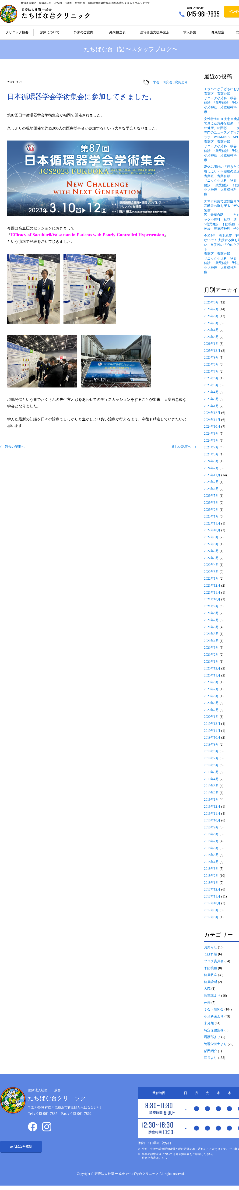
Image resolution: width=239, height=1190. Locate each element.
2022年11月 (212, 523)
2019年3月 (211, 786)
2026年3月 (211, 337)
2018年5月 (211, 855)
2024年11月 (212, 420)
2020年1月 (211, 716)
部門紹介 (210, 1051)
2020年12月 (212, 668)
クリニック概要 (17, 32)
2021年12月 (212, 585)
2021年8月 (211, 613)
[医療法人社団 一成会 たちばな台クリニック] (45, 14)
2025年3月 (211, 399)
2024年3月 (211, 461)
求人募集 (189, 32)
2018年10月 (212, 820)
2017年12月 (212, 889)
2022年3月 (211, 572)
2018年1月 (211, 882)
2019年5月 (211, 772)
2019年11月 (212, 730)
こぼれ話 (210, 954)
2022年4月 (211, 565)
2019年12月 (212, 723)
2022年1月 (211, 578)
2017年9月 (211, 910)
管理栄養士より (215, 1044)
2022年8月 (211, 544)
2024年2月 (211, 468)
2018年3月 (211, 868)
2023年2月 (211, 509)
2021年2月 (211, 654)
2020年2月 (211, 710)
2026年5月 (211, 323)
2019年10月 (212, 737)
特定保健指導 (214, 1030)
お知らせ (210, 947)
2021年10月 (212, 599)
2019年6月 (211, 765)
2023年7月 (211, 482)
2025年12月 (212, 350)
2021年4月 (211, 641)
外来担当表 (117, 32)
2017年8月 (211, 917)
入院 (207, 988)
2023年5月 (211, 495)
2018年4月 (211, 862)
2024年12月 (212, 413)
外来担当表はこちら (154, 1157)
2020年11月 (212, 675)
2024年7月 (211, 447)
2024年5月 (211, 454)
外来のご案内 (83, 32)
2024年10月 (212, 426)
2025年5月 (211, 385)
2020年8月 (211, 682)
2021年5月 (211, 634)
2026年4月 (211, 330)
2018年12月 (212, 806)
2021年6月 (211, 627)
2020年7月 (211, 689)
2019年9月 (211, 744)
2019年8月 (211, 751)
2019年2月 (211, 793)
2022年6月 (211, 551)
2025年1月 (211, 406)
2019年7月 (211, 758)
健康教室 (217, 32)
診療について (50, 32)
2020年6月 (211, 696)
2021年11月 (212, 592)
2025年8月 (211, 364)
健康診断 (210, 982)
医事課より (212, 995)
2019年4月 (211, 779)
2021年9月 (211, 606)
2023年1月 (211, 516)
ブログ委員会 (214, 961)
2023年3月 (211, 502)
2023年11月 (212, 475)
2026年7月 (211, 309)
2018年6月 (211, 848)
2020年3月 (211, 703)
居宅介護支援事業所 (154, 32)
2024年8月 (211, 440)
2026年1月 (211, 343)
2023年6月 (211, 489)
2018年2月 (211, 875)
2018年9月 (211, 827)
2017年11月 (212, 896)
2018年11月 (212, 813)
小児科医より (214, 1016)
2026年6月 (211, 316)
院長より (181, 82)
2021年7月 (211, 620)
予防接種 (210, 968)
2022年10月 (212, 530)
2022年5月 (211, 558)
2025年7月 (211, 371)
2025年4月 (211, 392)
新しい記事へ (181, 446)
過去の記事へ (15, 446)
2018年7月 (211, 841)
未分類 (209, 1023)
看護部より (212, 1037)
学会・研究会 (162, 82)
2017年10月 (212, 903)
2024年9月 (211, 433)
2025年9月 (211, 357)
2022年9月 (211, 537)
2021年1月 (211, 661)
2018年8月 (211, 834)
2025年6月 (211, 378)
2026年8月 (211, 302)
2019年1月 (211, 799)
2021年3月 (211, 647)
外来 (207, 1002)
